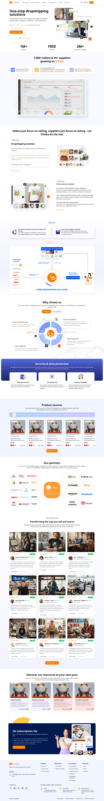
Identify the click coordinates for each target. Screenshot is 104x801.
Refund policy (79, 798)
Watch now (45, 709)
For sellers (46, 311)
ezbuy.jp (17, 798)
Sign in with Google (26, 38)
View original (14, 571)
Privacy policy (60, 798)
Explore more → (15, 170)
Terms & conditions (69, 798)
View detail (22, 445)
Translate (24, 571)
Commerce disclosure (89, 798)
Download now (22, 709)
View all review (51, 663)
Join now (89, 709)
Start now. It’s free (16, 32)
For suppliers (57, 311)
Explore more (50, 451)
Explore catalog (65, 709)
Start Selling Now (19, 747)
